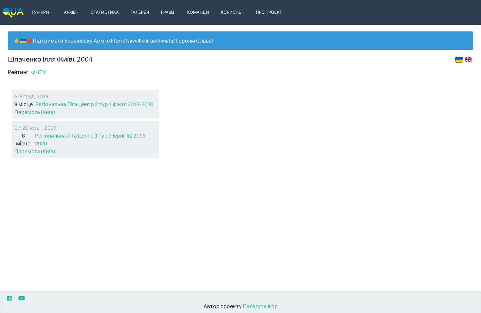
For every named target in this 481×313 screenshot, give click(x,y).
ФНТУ (38, 72)
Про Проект (269, 12)
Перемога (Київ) (34, 112)
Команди (198, 12)
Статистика (105, 12)
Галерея (140, 12)
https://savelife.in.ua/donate (142, 40)
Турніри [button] (40, 12)
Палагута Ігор (260, 306)
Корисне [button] (231, 12)
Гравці (168, 12)
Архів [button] (70, 12)
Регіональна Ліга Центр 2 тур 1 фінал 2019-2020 (94, 104)
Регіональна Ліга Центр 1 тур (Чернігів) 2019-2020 (91, 139)
